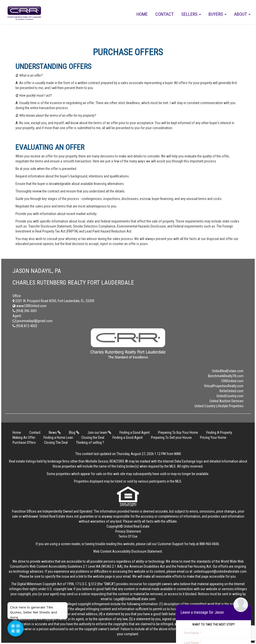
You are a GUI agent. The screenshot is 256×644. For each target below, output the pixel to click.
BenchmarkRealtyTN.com (226, 376)
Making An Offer (23, 438)
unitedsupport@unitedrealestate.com (220, 571)
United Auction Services (227, 401)
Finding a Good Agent (135, 433)
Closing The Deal (56, 443)
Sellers (189, 14)
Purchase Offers (24, 443)
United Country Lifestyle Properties (219, 406)
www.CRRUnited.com (31, 306)
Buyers (216, 14)
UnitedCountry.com (230, 396)
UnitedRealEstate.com (228, 371)
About (241, 14)
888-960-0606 (209, 544)
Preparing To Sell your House (171, 438)
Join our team (98, 433)
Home (142, 14)
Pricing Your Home (213, 438)
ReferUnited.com (232, 391)
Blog (72, 433)
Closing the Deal (92, 438)
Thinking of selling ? (90, 443)
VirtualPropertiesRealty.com (224, 386)
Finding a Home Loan (58, 438)
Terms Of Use (128, 536)
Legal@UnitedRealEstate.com (135, 599)
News (53, 433)
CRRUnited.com (232, 381)
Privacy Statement (128, 531)
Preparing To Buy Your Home (178, 433)
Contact (164, 14)
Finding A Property (219, 433)
